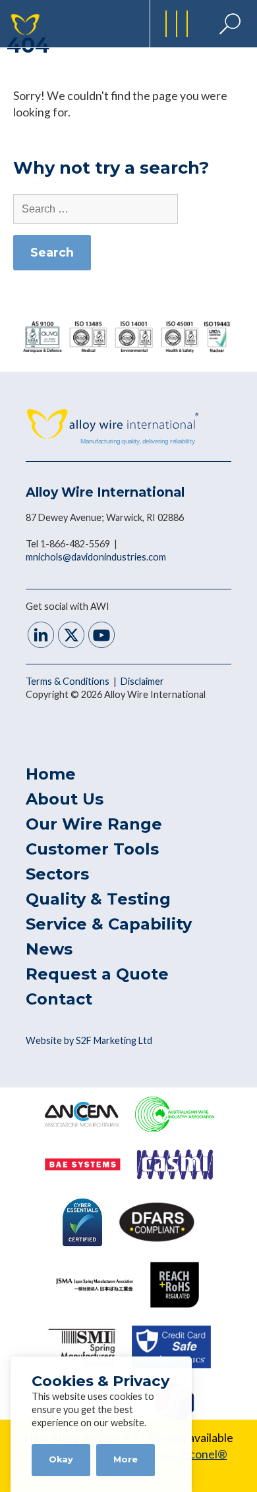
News (49, 948)
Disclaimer (142, 681)
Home (51, 773)
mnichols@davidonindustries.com (96, 556)
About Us (64, 798)
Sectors (57, 873)
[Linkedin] (41, 636)
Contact (59, 998)
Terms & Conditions (68, 681)
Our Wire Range (94, 823)
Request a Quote (97, 973)
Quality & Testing (98, 898)
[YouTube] (101, 636)
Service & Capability (109, 923)
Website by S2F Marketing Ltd (89, 1040)
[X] (71, 636)
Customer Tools (92, 848)
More (125, 1459)
